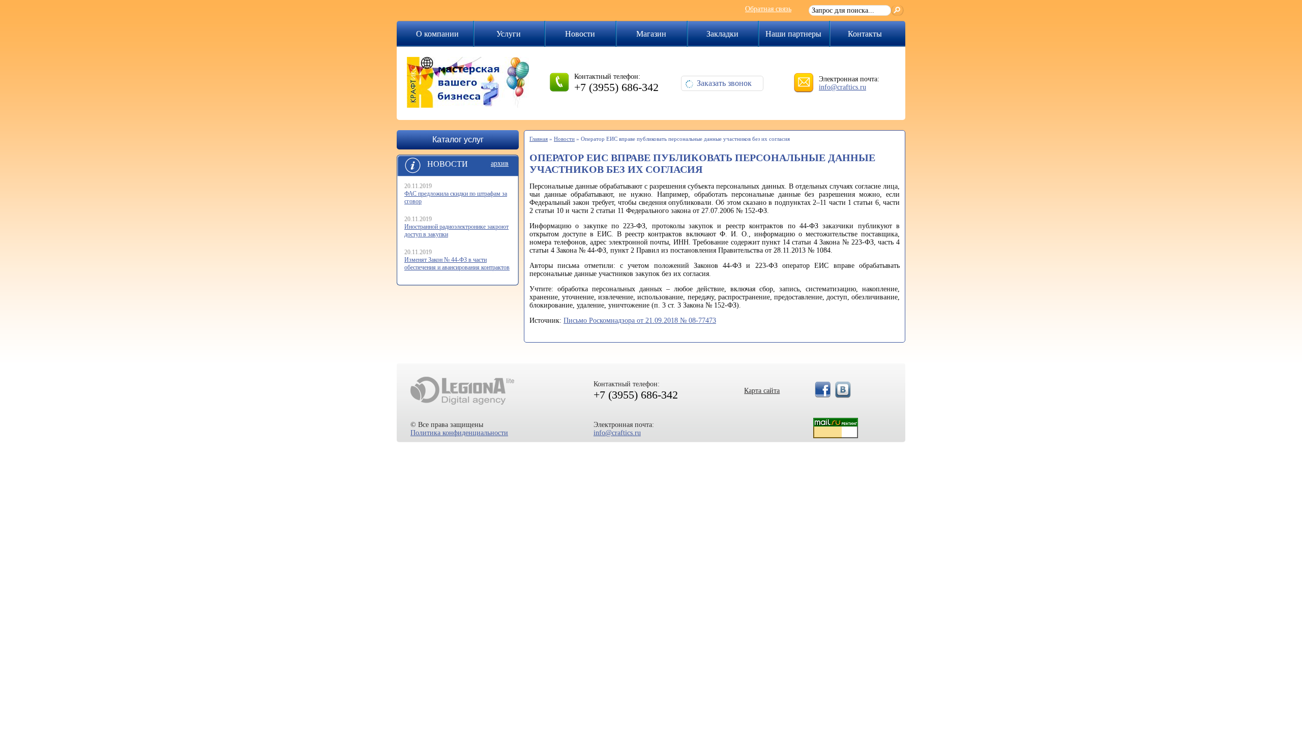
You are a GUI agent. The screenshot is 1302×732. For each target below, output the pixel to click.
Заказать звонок (724, 83)
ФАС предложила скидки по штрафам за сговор (455, 197)
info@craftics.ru (842, 87)
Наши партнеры (793, 33)
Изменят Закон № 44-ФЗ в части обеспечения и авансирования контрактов (457, 263)
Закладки (722, 33)
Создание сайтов (462, 391)
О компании (437, 33)
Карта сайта (762, 390)
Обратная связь (768, 9)
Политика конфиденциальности (459, 433)
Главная (538, 139)
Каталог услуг (458, 139)
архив (500, 163)
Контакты (865, 33)
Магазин (651, 33)
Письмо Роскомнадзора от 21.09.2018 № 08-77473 (640, 320)
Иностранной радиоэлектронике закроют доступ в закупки (456, 230)
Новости (580, 33)
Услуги (508, 33)
